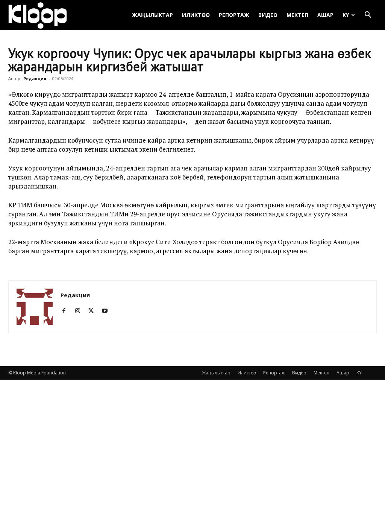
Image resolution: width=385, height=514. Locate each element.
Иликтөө (196, 14)
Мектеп (297, 14)
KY (346, 14)
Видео (267, 14)
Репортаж (234, 14)
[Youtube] (107, 310)
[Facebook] (67, 310)
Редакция (34, 78)
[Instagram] (80, 310)
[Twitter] (94, 310)
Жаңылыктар (152, 14)
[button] (368, 15)
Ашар (325, 14)
